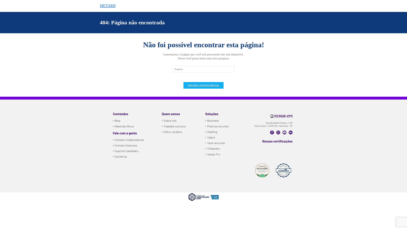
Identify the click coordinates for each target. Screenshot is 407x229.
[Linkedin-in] (291, 132)
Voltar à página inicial (204, 85)
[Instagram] (278, 132)
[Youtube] (284, 132)
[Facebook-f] (272, 132)
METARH (108, 6)
